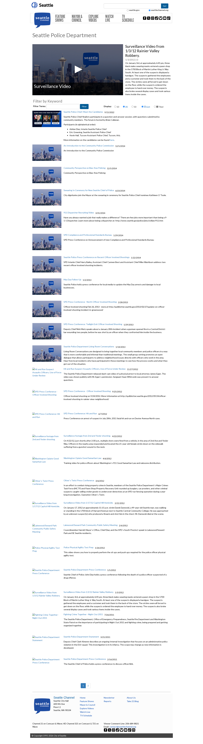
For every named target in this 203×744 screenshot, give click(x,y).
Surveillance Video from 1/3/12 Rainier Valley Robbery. (89, 592)
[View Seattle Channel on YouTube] (126, 730)
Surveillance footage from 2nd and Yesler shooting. (87, 435)
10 (118, 106)
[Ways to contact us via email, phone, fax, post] (133, 730)
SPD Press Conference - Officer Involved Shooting (87, 391)
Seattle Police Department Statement (81, 636)
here (112, 140)
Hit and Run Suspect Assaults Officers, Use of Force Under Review (95, 369)
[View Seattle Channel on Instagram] (114, 730)
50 (135, 106)
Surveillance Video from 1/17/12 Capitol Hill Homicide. (88, 502)
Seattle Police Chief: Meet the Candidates (83, 112)
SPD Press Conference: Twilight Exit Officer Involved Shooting (93, 324)
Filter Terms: (39, 106)
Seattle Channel (63, 697)
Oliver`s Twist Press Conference (79, 480)
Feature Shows (60, 18)
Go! (164, 6)
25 (126, 106)
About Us (131, 697)
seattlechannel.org (159, 10)
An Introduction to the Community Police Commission (89, 145)
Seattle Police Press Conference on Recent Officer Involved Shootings (97, 257)
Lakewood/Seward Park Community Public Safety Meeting (91, 525)
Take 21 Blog (133, 701)
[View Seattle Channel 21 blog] (130, 730)
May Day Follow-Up (72, 279)
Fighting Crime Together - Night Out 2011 (83, 614)
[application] (77, 69)
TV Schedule (128, 18)
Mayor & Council (77, 18)
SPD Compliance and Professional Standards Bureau (88, 235)
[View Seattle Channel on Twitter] (110, 730)
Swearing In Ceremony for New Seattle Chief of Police (89, 190)
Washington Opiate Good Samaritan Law (82, 458)
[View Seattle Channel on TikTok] (117, 730)
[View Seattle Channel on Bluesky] (121, 730)
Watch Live (109, 18)
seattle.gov (134, 10)
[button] (77, 69)
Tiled (160, 106)
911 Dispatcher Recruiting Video (79, 212)
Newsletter (109, 697)
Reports (107, 701)
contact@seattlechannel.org (123, 726)
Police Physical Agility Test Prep (78, 547)
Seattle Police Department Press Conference (85, 569)
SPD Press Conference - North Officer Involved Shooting (90, 302)
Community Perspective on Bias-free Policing (85, 168)
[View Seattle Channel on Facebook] (106, 730)
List (148, 106)
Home (82, 697)
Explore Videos (94, 18)
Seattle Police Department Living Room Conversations (89, 346)
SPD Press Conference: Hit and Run (80, 413)
